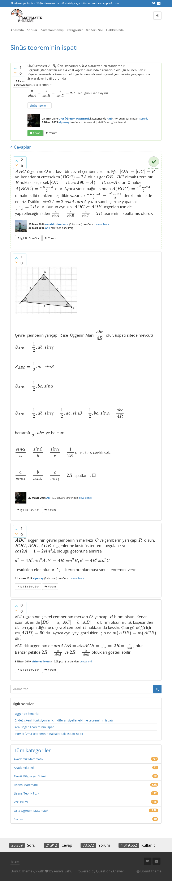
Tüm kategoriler (32, 750)
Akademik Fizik (24, 768)
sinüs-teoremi (39, 105)
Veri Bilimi (21, 802)
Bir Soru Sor (94, 30)
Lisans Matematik (26, 785)
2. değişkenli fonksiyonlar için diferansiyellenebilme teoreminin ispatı (64, 720)
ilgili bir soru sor (29, 238)
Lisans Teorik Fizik (26, 793)
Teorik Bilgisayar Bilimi (30, 776)
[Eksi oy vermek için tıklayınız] (15, 72)
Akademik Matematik (28, 759)
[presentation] (54, 66)
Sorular (32, 30)
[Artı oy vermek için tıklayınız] (15, 68)
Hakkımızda (115, 30)
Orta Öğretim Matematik (74, 118)
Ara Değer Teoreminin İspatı (35, 727)
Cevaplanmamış (52, 30)
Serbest (19, 819)
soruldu (143, 118)
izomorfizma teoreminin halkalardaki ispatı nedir (49, 734)
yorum (53, 133)
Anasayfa (17, 30)
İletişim (15, 861)
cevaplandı (102, 224)
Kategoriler (75, 30)
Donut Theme (21, 871)
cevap (36, 133)
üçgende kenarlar (27, 714)
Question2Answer (110, 871)
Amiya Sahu (63, 871)
